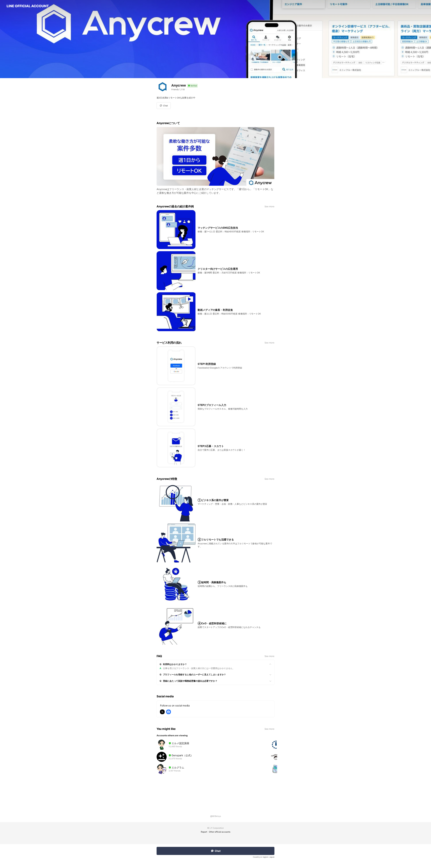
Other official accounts (219, 832)
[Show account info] (192, 86)
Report (204, 832)
